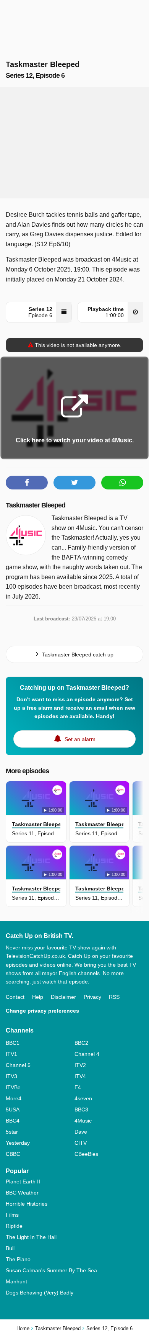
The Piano (18, 1259)
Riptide (14, 1226)
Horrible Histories (26, 1204)
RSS (114, 997)
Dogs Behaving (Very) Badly (39, 1293)
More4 (13, 1098)
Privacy (92, 997)
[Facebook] (27, 482)
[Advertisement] (74, 143)
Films (12, 1215)
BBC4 (12, 1121)
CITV (80, 1143)
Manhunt (16, 1281)
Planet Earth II (23, 1181)
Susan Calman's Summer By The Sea (51, 1270)
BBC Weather (22, 1193)
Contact (15, 997)
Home (22, 1328)
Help (37, 997)
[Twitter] (74, 482)
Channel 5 (18, 1065)
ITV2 (80, 1065)
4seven (83, 1098)
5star (12, 1132)
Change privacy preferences (42, 1011)
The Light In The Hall (31, 1237)
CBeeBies (86, 1154)
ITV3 (11, 1076)
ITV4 (80, 1076)
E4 (77, 1087)
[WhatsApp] (122, 482)
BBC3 (81, 1109)
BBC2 (81, 1043)
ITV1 (11, 1054)
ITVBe (13, 1087)
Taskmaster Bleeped (35, 505)
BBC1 (12, 1043)
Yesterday (18, 1143)
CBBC (13, 1154)
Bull (10, 1248)
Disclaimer (63, 997)
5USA (12, 1109)
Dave (80, 1132)
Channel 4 (86, 1054)
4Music (83, 1121)
